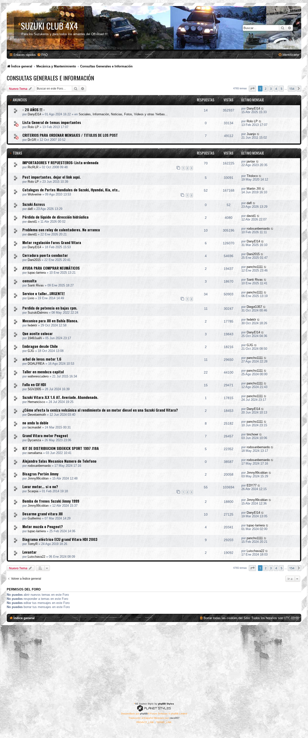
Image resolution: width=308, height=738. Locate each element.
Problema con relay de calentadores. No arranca (61, 230)
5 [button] (281, 88)
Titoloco (252, 176)
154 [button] (291, 88)
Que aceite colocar (37, 333)
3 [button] (271, 88)
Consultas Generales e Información (50, 77)
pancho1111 (255, 267)
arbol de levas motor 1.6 (41, 359)
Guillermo (34, 518)
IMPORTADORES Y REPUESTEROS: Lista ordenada (60, 162)
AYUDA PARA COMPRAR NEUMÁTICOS (51, 268)
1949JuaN (35, 338)
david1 (32, 221)
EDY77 (252, 485)
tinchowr (252, 434)
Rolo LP (33, 127)
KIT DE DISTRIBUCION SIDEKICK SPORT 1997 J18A (60, 448)
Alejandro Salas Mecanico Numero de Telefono (59, 461)
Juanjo (251, 134)
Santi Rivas (36, 285)
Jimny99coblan (38, 478)
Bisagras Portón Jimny (40, 474)
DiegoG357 (254, 307)
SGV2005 (34, 389)
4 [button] (276, 88)
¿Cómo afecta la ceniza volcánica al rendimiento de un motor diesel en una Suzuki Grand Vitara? (100, 410)
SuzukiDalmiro (38, 312)
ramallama (35, 453)
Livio (31, 298)
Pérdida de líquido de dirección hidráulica (55, 217)
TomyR (33, 544)
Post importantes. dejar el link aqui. (51, 177)
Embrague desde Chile (40, 346)
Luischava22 (36, 556)
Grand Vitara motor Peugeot (45, 435)
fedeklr (32, 325)
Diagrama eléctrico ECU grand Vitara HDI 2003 (59, 539)
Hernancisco (36, 402)
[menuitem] (42, 54)
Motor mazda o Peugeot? (42, 526)
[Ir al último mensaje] (262, 108)
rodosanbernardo (258, 228)
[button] (252, 88)
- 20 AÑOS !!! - (33, 109)
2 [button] (265, 88)
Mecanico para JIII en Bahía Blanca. (50, 321)
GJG (31, 351)
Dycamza (34, 440)
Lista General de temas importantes (51, 122)
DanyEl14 (34, 114)
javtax (251, 161)
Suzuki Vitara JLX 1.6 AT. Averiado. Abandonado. (60, 397)
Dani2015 (34, 260)
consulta (29, 281)
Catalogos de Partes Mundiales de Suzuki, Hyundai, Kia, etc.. (71, 190)
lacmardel (34, 427)
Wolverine (34, 194)
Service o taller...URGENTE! (43, 293)
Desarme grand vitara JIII (42, 514)
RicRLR (33, 167)
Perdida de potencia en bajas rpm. (49, 308)
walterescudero (38, 376)
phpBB (144, 713)
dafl (30, 209)
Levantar (29, 552)
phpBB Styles (166, 703)
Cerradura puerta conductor (45, 255)
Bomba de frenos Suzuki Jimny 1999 (50, 501)
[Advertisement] (154, 661)
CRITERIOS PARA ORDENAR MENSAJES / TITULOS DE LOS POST (70, 135)
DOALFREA (36, 363)
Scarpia (33, 491)
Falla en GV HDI (34, 384)
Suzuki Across (33, 204)
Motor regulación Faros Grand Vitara (51, 242)
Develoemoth (37, 414)
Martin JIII (254, 188)
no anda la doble (35, 423)
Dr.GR (32, 140)
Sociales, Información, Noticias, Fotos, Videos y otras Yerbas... (123, 114)
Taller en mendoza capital (43, 372)
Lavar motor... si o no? (40, 486)
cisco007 (175, 718)
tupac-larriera (37, 272)
